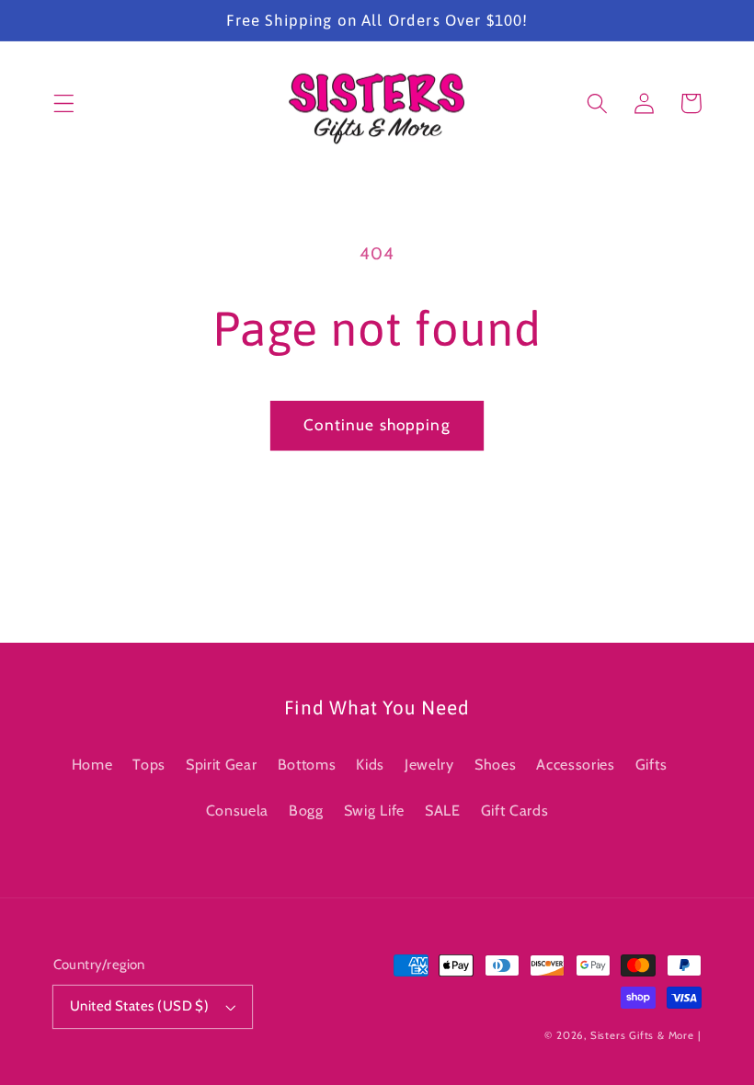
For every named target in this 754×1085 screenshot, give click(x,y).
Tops (149, 764)
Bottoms (307, 764)
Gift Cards (515, 810)
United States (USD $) (140, 1006)
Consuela (237, 810)
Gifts (651, 764)
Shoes (495, 764)
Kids (370, 764)
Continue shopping (377, 424)
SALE (443, 810)
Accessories (575, 764)
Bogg (306, 810)
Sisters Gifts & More (642, 1035)
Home (92, 764)
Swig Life (374, 810)
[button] (63, 103)
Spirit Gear (221, 764)
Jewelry (429, 764)
